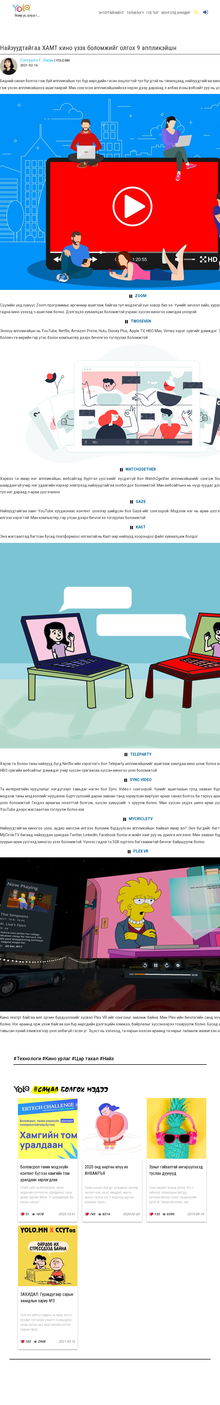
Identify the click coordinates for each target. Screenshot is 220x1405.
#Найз (107, 1058)
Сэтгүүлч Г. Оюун (37, 60)
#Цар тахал (86, 1058)
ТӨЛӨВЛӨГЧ (135, 13)
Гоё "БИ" (152, 13)
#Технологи (27, 1058)
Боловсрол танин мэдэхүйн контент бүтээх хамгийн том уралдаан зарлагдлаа (44, 1173)
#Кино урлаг (57, 1058)
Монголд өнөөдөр (176, 13)
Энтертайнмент (111, 13)
